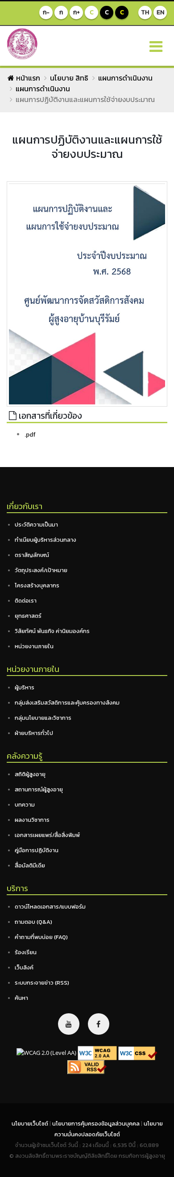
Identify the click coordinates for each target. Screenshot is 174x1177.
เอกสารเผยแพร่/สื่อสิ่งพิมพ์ (47, 835)
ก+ (76, 12)
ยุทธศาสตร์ (28, 616)
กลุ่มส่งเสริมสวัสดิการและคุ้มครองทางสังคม (67, 702)
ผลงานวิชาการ (32, 820)
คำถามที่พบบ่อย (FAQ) (41, 937)
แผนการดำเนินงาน (125, 77)
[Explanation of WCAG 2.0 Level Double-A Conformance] (97, 1053)
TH (145, 12)
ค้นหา (21, 998)
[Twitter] (68, 1024)
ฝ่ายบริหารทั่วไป (34, 733)
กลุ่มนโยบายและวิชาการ (43, 718)
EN (160, 12)
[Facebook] (98, 1024)
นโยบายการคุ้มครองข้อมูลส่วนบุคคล (96, 1123)
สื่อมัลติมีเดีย (30, 865)
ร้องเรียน (26, 952)
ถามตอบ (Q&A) (33, 922)
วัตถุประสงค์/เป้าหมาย (41, 570)
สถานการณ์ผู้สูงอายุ (39, 789)
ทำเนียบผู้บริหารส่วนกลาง (45, 539)
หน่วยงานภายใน (34, 646)
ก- (46, 12)
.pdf (30, 434)
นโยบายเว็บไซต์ (31, 1123)
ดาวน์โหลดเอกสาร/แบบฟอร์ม (50, 906)
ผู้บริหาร (24, 687)
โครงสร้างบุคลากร (37, 585)
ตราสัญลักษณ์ (32, 555)
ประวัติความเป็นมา (36, 524)
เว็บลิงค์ (24, 967)
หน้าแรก (27, 77)
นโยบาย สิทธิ (69, 77)
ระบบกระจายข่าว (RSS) (42, 982)
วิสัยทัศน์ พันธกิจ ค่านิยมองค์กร (52, 631)
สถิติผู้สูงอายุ (30, 774)
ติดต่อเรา (26, 600)
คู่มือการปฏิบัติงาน (36, 850)
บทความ (25, 804)
